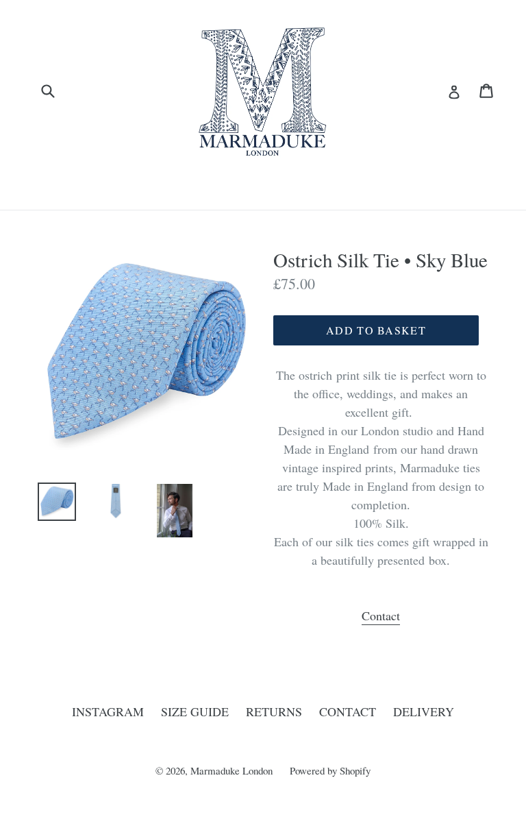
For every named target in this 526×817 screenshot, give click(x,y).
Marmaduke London (231, 770)
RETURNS (274, 711)
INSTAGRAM (108, 711)
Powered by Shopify (330, 770)
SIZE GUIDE (195, 711)
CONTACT (347, 711)
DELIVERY (423, 711)
